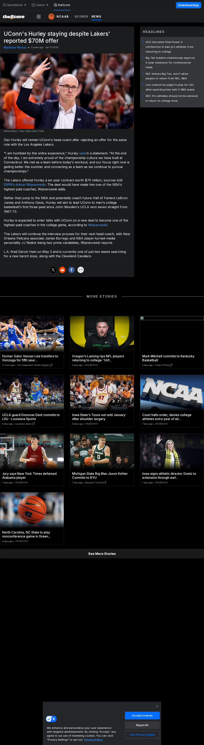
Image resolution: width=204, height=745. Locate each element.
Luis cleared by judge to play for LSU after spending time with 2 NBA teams (170, 87)
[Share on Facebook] (71, 270)
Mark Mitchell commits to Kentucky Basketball (168, 358)
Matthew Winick (15, 47)
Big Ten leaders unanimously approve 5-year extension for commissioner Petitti (170, 62)
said (82, 153)
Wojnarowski (97, 225)
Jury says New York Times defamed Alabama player (29, 476)
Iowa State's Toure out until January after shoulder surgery (99, 417)
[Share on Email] (80, 270)
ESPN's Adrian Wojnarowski (25, 185)
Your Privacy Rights (142, 734)
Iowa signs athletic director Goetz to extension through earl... (169, 476)
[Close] (157, 706)
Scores (82, 16)
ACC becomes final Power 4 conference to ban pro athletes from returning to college (170, 46)
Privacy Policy (93, 739)
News (96, 16)
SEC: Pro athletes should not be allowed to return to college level (172, 98)
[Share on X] (53, 270)
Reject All (142, 725)
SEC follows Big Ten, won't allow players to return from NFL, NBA (167, 76)
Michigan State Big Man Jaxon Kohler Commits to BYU (100, 476)
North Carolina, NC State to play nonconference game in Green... (26, 534)
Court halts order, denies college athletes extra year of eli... (166, 417)
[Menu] (38, 17)
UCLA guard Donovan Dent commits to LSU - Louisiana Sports (31, 417)
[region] (102, 723)
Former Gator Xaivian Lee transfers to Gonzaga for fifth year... (30, 358)
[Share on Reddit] (62, 270)
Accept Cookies (142, 715)
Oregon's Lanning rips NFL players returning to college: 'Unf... (98, 358)
